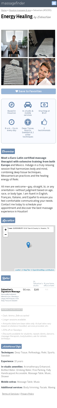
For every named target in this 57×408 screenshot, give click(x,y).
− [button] (6, 234)
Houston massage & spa (20, 10)
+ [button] (6, 230)
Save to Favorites (30, 91)
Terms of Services (10, 394)
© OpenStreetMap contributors (42, 269)
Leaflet (17, 269)
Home (4, 10)
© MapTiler (26, 269)
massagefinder (13, 3)
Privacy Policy (27, 394)
